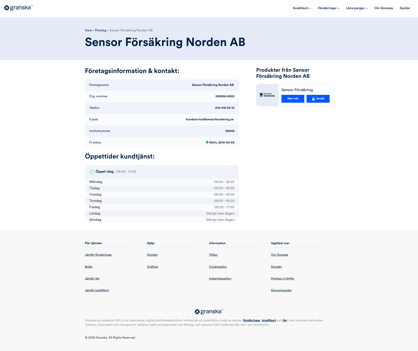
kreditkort (269, 320)
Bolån (89, 266)
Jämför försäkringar (98, 254)
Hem (88, 30)
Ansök (320, 98)
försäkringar (251, 320)
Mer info (292, 98)
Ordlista (152, 266)
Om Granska (279, 254)
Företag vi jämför (282, 278)
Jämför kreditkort (97, 290)
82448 (230, 131)
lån (285, 320)
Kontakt (152, 254)
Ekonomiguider (281, 290)
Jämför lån (92, 278)
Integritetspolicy (220, 278)
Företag (100, 30)
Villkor (213, 254)
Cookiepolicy (218, 266)
